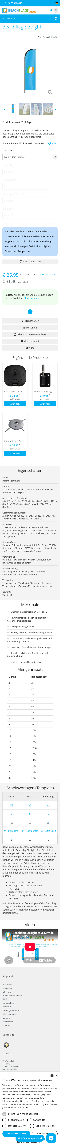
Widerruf (7, 1006)
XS (11, 805)
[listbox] (52, 1076)
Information (8, 1021)
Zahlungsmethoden (11, 1010)
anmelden (7, 984)
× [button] (56, 1075)
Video (31, 347)
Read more (25, 1107)
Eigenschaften (31, 320)
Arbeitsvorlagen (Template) (31, 334)
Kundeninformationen (12, 995)
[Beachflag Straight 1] (30, 71)
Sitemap (6, 1025)
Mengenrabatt (31, 298)
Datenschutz (8, 1003)
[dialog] (30, 1109)
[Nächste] (55, 109)
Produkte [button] (7, 18)
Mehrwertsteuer (10, 1014)
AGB (5, 999)
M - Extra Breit (11, 830)
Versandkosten (48, 274)
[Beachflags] (30, 10)
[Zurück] (4, 109)
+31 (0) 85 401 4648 (13, 3)
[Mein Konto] (51, 10)
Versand (6, 1018)
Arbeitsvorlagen (32, 261)
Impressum (8, 988)
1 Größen (8, 150)
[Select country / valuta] (56, 3)
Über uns (7, 991)
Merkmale (31, 327)
